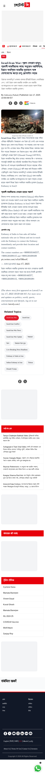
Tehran (30, 363)
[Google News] (26, 733)
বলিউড (30, 704)
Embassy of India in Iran (14, 356)
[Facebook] (10, 103)
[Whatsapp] (21, 103)
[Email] (30, 733)
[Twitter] (9, 733)
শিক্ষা (3, 711)
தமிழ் (31, 741)
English (6, 741)
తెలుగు (25, 741)
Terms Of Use (16, 749)
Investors (34, 749)
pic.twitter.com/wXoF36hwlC (14, 259)
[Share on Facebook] (20, 381)
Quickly (13, 46)
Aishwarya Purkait (11, 95)
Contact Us (26, 749)
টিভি (29, 711)
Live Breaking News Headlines (16, 350)
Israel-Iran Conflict (12, 324)
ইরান (7, 343)
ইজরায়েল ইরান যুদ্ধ (20, 343)
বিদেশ (9, 52)
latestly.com (13, 304)
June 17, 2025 (23, 264)
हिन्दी (11, 741)
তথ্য (3, 707)
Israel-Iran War (11, 318)
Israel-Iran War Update (14, 337)
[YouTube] (14, 733)
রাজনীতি (4, 704)
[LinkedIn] (22, 733)
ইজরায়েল (30, 337)
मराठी (16, 741)
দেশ (40, 46)
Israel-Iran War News (13, 330)
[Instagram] (18, 733)
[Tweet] (25, 381)
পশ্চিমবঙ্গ (35, 46)
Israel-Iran (25, 318)
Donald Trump (11, 369)
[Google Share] (30, 104)
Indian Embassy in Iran (14, 363)
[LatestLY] (22, 7)
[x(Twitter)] (16, 103)
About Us (7, 749)
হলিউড (30, 707)
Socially (26, 46)
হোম (2, 52)
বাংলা (20, 741)
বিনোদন (30, 699)
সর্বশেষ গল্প (7, 429)
